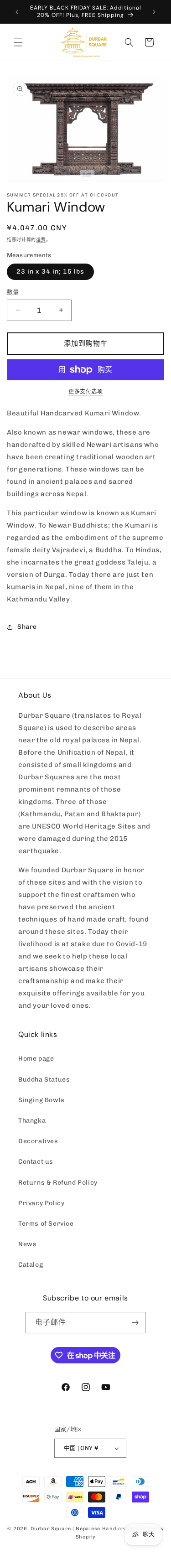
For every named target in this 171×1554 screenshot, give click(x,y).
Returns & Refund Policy (58, 1182)
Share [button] (27, 627)
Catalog (30, 1265)
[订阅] (135, 1322)
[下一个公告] (154, 12)
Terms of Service (46, 1224)
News (27, 1244)
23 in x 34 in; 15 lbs (50, 271)
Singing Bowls (41, 1100)
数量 (13, 292)
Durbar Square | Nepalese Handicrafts (83, 1529)
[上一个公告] (17, 12)
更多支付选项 (85, 391)
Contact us (35, 1162)
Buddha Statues (44, 1079)
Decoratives (38, 1141)
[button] (18, 42)
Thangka (32, 1120)
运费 (41, 240)
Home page (36, 1058)
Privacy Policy (41, 1203)
